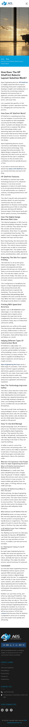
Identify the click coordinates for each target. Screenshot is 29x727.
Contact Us (4, 676)
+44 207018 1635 (8, 692)
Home (2, 59)
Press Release (5, 670)
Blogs (7, 59)
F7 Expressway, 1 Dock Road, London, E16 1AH (15, 696)
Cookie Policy (5, 679)
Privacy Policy (5, 673)
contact (4, 613)
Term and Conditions (7, 667)
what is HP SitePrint (16, 169)
